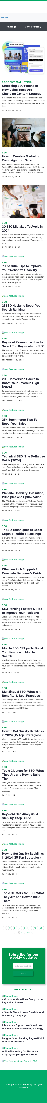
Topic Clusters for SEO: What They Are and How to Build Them (23, 774)
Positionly (27, 1084)
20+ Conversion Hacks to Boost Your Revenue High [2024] (20, 383)
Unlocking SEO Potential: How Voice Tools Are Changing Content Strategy (22, 90)
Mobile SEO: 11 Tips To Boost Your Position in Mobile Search (22, 652)
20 (41, 928)
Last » (28, 932)
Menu (4, 17)
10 (35, 928)
